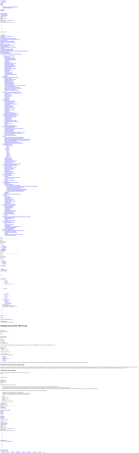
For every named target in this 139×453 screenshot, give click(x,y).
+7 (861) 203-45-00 (3, 14)
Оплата (4, 359)
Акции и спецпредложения (5, 410)
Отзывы (4, 357)
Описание (4, 356)
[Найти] (1, 244)
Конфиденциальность (4, 450)
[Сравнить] (1, 334)
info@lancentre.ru (3, 18)
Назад (6, 281)
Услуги (1, 412)
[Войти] (0, 273)
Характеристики (6, 358)
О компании (2, 416)
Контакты (2, 417)
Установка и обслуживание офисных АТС (10, 6)
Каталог (1, 411)
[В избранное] (1, 332)
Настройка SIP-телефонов (7, 7)
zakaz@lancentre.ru (3, 13)
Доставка (4, 360)
